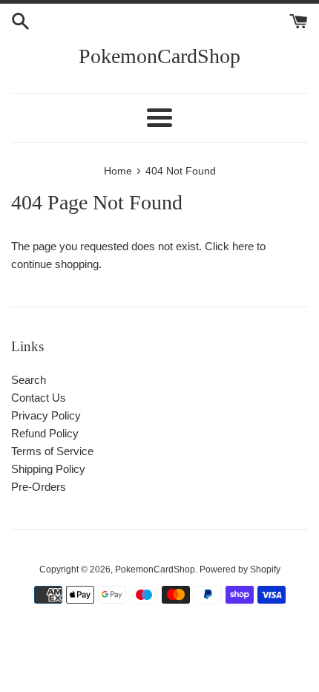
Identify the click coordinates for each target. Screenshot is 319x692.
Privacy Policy (46, 415)
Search (28, 379)
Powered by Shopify (240, 569)
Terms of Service (52, 451)
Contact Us (38, 397)
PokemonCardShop (159, 56)
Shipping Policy (48, 469)
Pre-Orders (38, 486)
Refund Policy (45, 433)
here (243, 246)
